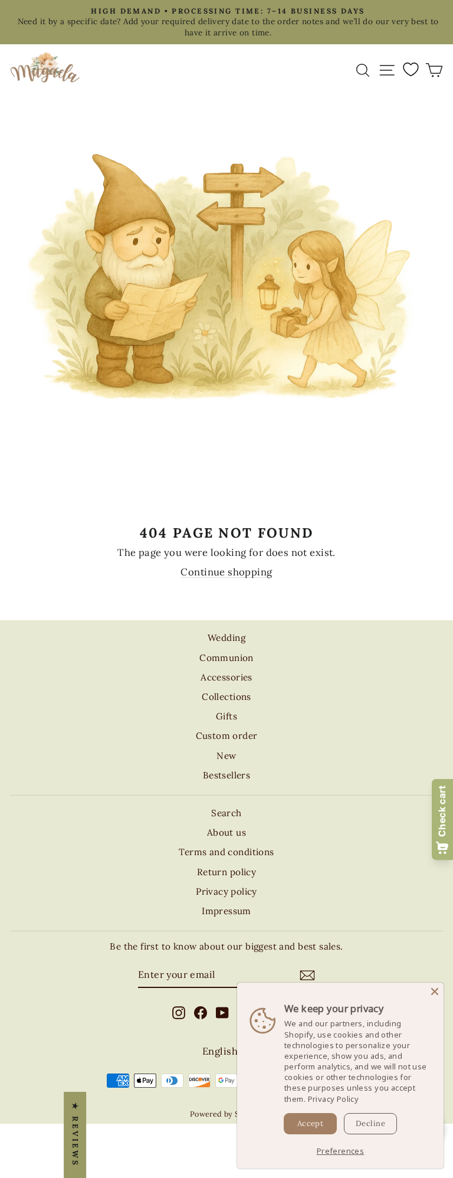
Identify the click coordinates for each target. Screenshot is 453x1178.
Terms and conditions (226, 852)
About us (226, 832)
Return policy (226, 872)
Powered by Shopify (226, 1113)
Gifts (226, 716)
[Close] (435, 991)
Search (226, 813)
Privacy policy (226, 891)
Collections (226, 696)
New (226, 755)
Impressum (226, 911)
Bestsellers (227, 775)
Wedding (226, 637)
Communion (226, 657)
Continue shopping (226, 571)
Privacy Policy (333, 1099)
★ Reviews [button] (75, 1134)
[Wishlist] (410, 69)
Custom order (227, 735)
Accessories (226, 677)
